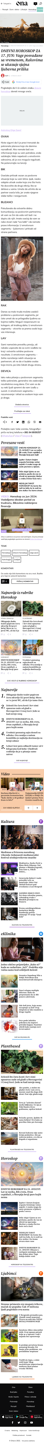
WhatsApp (7, 435)
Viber (17, 435)
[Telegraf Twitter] (19, 1422)
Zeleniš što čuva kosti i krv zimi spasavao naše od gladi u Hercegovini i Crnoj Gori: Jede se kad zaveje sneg (20, 709)
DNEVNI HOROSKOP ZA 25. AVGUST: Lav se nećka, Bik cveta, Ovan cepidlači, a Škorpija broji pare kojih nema (20, 723)
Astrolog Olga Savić (11, 130)
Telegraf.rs (7, 3)
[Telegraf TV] (31, 1422)
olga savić (34, 553)
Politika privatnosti (19, 1435)
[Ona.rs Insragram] (25, 1422)
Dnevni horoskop (20, 553)
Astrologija (6, 559)
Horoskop (5, 46)
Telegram (26, 435)
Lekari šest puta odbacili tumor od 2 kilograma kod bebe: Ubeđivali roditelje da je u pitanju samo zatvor (22, 750)
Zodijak (17, 559)
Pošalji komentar (25, 581)
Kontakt (28, 1435)
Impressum (23, 1430)
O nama (7, 1430)
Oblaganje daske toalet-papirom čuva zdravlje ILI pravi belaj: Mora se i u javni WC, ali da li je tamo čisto (22, 697)
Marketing (14, 1430)
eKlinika (8, 933)
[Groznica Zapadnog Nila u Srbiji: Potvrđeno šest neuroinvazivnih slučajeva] (9, 981)
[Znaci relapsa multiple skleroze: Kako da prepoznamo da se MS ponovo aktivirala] (9, 996)
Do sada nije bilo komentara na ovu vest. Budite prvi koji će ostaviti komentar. (22, 574)
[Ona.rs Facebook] (12, 1422)
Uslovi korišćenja (36, 539)
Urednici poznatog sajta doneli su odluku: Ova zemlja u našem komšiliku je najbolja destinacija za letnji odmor (21, 736)
